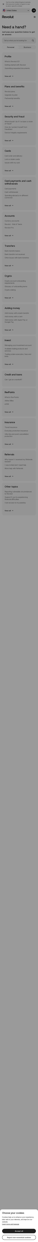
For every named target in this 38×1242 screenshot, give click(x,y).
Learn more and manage (10, 1224)
